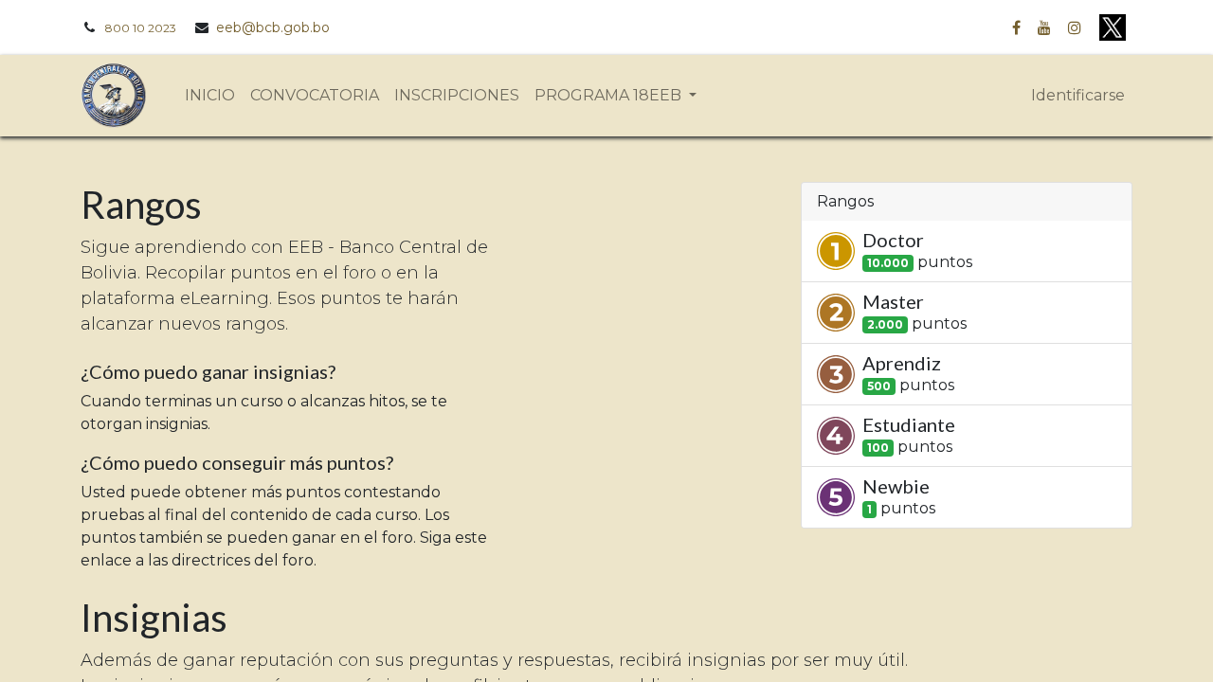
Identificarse (1078, 95)
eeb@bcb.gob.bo (273, 27)
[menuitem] (210, 96)
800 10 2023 (140, 28)
